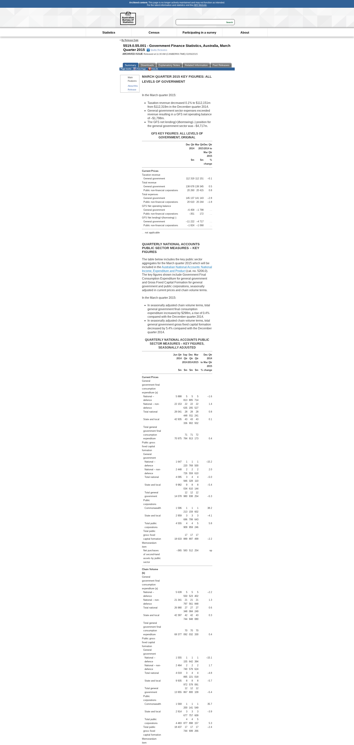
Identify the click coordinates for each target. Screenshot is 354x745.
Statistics (108, 32)
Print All (154, 69)
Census (154, 32)
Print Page (141, 69)
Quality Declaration (159, 50)
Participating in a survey (199, 32)
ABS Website (200, 5)
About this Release (133, 88)
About (244, 32)
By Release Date (130, 40)
